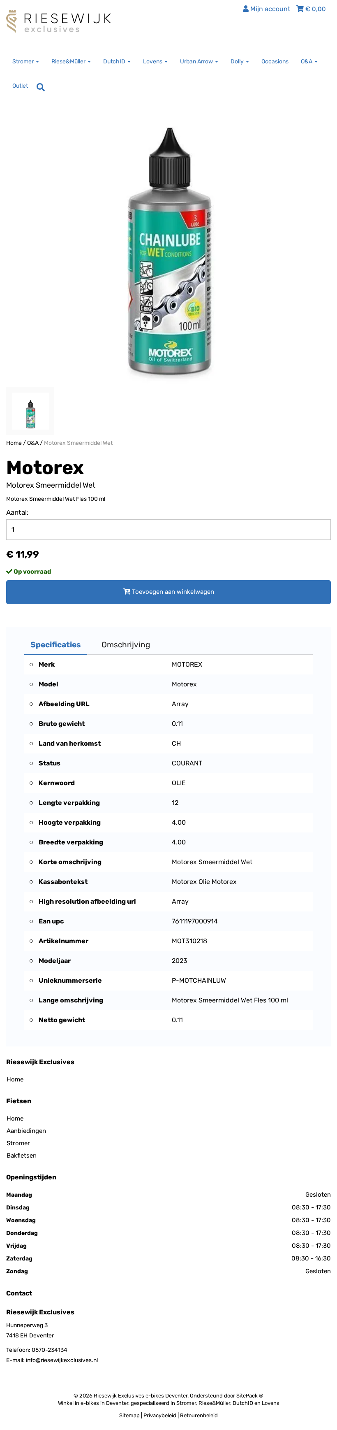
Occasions (275, 61)
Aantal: (17, 512)
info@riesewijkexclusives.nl (62, 1360)
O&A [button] (307, 61)
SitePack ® (249, 1396)
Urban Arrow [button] (197, 61)
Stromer (18, 1143)
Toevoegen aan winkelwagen (172, 591)
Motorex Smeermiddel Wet (78, 442)
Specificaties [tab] (55, 644)
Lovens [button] (153, 61)
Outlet (20, 85)
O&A (33, 442)
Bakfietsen (22, 1155)
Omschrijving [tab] (126, 644)
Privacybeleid (159, 1415)
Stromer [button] (23, 61)
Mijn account (269, 9)
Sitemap (129, 1415)
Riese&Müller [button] (69, 61)
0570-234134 (49, 1349)
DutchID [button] (115, 61)
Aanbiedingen (26, 1131)
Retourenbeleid (199, 1415)
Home (14, 442)
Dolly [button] (238, 61)
